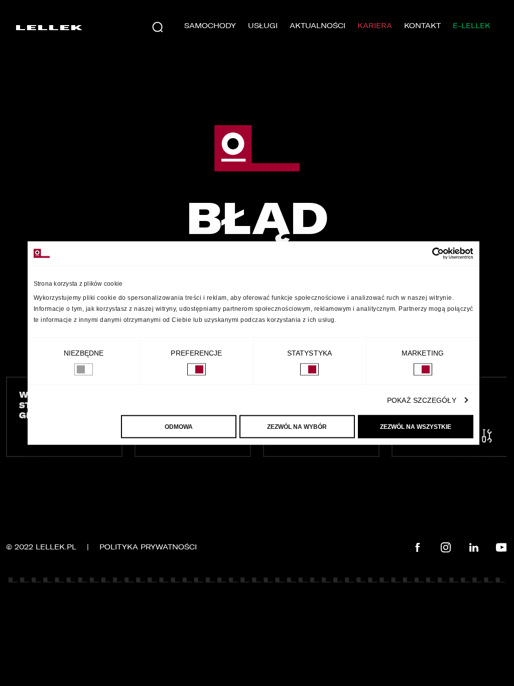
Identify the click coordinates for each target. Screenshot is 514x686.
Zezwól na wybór (297, 426)
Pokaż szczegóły (421, 400)
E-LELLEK (471, 26)
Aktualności (317, 26)
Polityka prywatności (148, 547)
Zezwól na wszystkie (415, 426)
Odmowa (179, 426)
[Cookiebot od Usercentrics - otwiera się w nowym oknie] (429, 254)
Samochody (210, 26)
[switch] (196, 369)
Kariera (374, 26)
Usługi (263, 26)
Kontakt (422, 26)
